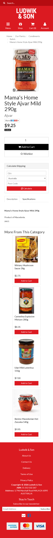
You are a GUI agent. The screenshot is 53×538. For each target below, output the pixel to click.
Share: (8, 120)
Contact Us (26, 462)
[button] (26, 154)
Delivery (26, 468)
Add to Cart (28, 146)
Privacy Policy (26, 480)
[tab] (12, 199)
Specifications (29, 199)
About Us (26, 455)
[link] (29, 515)
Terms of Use (26, 474)
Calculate (27, 188)
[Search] (4, 3)
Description (12, 199)
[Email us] (23, 515)
